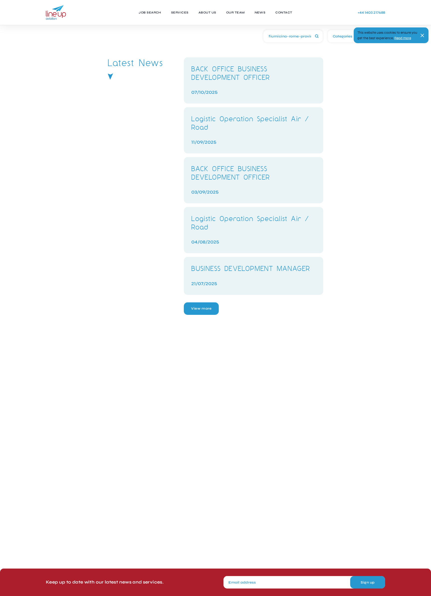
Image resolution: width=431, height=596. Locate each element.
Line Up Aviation (56, 12)
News (260, 12)
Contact (283, 12)
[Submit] (317, 36)
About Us (207, 12)
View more (201, 308)
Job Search (150, 12)
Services (180, 12)
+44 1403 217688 (371, 12)
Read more (402, 38)
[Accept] (422, 35)
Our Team (235, 12)
